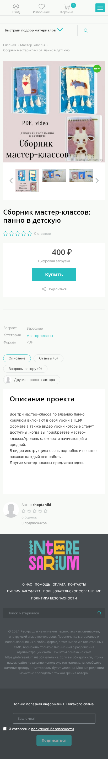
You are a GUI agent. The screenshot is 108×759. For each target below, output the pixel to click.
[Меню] (100, 8)
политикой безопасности (52, 729)
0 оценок (29, 517)
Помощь (42, 584)
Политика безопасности (54, 598)
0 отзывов (42, 233)
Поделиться (57, 289)
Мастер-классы (39, 336)
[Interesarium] (54, 554)
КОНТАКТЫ (77, 584)
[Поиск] (86, 30)
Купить (54, 274)
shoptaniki (42, 504)
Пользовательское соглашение (72, 591)
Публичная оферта (24, 591)
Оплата (59, 584)
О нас (27, 584)
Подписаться (54, 740)
